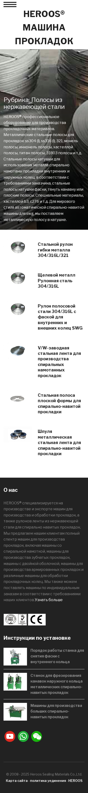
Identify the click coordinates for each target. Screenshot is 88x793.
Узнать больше (49, 600)
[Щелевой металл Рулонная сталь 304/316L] (18, 278)
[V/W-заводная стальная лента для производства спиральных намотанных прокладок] (18, 350)
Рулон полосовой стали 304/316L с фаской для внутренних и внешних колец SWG (60, 317)
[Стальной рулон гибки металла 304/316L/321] (18, 247)
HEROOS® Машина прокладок (44, 27)
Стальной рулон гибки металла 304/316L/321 (55, 250)
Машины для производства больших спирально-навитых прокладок (56, 711)
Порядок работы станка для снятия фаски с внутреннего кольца (57, 656)
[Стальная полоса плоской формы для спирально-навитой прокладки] (18, 398)
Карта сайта (17, 781)
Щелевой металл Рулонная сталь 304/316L (56, 281)
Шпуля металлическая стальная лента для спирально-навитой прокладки (59, 442)
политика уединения (48, 781)
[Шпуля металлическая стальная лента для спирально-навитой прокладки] (18, 434)
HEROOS (75, 781)
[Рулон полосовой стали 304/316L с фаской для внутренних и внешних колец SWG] (18, 308)
